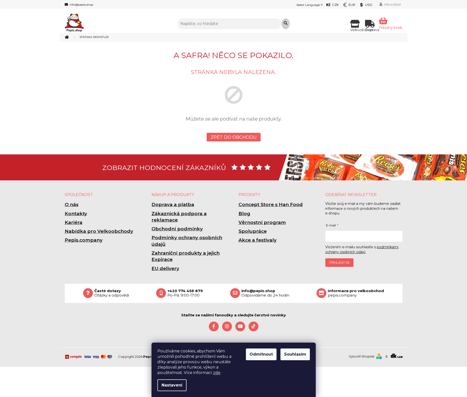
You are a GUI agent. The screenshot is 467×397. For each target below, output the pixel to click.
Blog (244, 213)
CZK (335, 5)
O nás (71, 204)
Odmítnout (261, 354)
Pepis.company (83, 240)
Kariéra (73, 222)
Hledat (286, 23)
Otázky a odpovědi (111, 293)
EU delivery (165, 268)
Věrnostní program (262, 222)
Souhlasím (295, 354)
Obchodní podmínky (177, 229)
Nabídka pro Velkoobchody (99, 231)
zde (216, 372)
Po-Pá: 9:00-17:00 (185, 293)
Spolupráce (253, 231)
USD (368, 5)
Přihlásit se (339, 262)
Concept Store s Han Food (271, 204)
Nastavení (172, 385)
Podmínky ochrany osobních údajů (186, 241)
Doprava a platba (172, 204)
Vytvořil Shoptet (362, 356)
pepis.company (356, 293)
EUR (352, 5)
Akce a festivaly (258, 240)
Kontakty (76, 213)
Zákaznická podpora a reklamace (179, 217)
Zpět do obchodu (234, 137)
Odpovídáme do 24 (265, 293)
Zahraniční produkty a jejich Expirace (185, 256)
